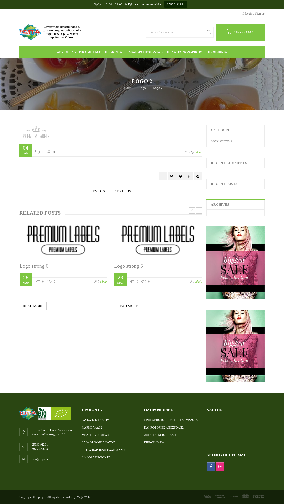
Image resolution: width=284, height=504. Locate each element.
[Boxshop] (235, 262)
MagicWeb (83, 497)
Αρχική (126, 88)
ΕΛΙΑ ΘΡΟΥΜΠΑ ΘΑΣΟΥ (98, 442)
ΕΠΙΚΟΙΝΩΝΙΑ (154, 442)
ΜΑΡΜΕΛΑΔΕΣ (92, 427)
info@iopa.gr (40, 459)
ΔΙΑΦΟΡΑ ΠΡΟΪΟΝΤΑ (96, 457)
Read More (33, 306)
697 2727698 (40, 448)
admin (198, 152)
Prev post (98, 191)
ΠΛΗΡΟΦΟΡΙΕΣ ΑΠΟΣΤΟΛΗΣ (164, 427)
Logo (142, 88)
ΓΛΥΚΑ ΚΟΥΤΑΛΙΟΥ (95, 420)
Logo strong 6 (34, 266)
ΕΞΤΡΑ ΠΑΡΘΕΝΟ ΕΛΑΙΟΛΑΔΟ (103, 450)
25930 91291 (176, 4)
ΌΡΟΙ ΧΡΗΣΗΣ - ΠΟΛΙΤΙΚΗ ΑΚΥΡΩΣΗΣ (171, 420)
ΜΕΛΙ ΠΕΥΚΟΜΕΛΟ (95, 435)
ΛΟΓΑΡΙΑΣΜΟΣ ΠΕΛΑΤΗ (161, 435)
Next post (123, 191)
